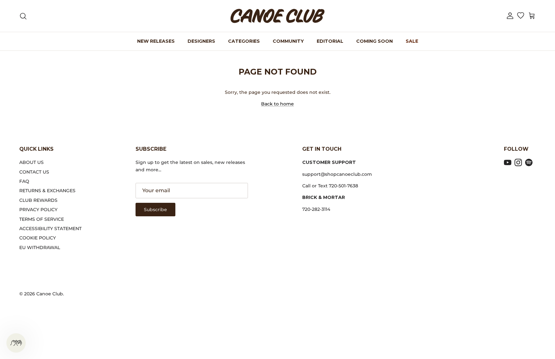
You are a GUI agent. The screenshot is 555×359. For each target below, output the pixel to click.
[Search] (23, 16)
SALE (412, 41)
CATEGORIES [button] (244, 41)
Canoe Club (49, 294)
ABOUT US (31, 162)
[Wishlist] (520, 16)
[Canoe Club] (277, 15)
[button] (510, 16)
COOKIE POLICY (37, 238)
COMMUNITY (288, 41)
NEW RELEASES (156, 41)
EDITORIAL (330, 41)
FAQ (24, 181)
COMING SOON (374, 41)
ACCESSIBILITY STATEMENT (50, 228)
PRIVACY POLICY (38, 209)
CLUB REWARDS (38, 200)
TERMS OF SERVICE (41, 219)
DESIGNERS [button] (201, 41)
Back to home (277, 104)
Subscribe (155, 209)
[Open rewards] (16, 343)
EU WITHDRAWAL (39, 247)
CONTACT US (34, 172)
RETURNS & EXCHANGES (47, 190)
